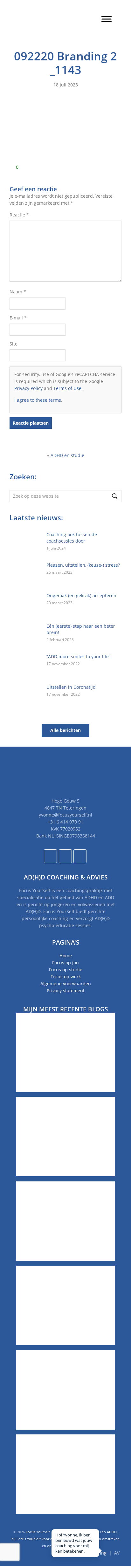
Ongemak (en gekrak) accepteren (81, 595)
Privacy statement (66, 991)
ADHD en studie (67, 455)
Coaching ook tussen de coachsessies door (71, 537)
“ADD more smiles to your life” (78, 656)
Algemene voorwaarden (65, 984)
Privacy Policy (28, 388)
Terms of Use (67, 388)
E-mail (18, 318)
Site (13, 344)
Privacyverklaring (88, 1553)
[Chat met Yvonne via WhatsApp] (114, 1549)
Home (65, 956)
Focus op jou (65, 963)
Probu (84, 1545)
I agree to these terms (37, 400)
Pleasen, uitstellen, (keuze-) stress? (83, 565)
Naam (18, 292)
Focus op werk (66, 977)
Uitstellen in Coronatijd (71, 687)
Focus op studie (65, 970)
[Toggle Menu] (106, 19)
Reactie (19, 215)
